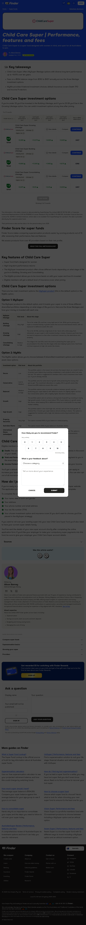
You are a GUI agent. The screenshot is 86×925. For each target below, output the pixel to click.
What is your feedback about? (35, 459)
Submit (54, 490)
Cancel (32, 490)
